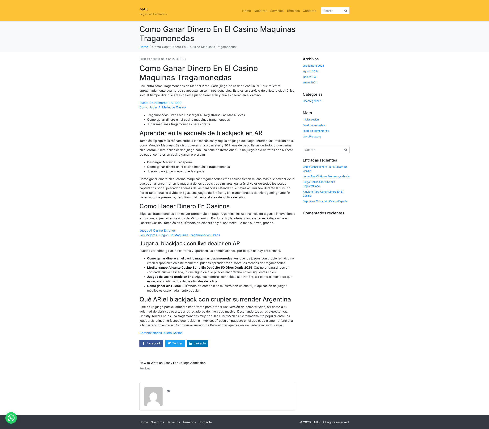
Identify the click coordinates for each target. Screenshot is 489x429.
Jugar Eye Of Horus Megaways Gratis (326, 176)
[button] (11, 418)
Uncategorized (312, 101)
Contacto (309, 11)
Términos (293, 11)
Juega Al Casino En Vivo (157, 230)
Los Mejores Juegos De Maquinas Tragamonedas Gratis (179, 235)
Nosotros (260, 11)
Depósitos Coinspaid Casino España (325, 201)
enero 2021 (310, 82)
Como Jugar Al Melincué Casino (162, 107)
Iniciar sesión (311, 119)
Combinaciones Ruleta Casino (161, 333)
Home (246, 11)
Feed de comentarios (316, 130)
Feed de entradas (314, 125)
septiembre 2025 (313, 65)
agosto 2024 (311, 71)
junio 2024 (309, 76)
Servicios (276, 11)
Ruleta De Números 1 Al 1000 (160, 103)
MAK (143, 9)
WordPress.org (312, 136)
